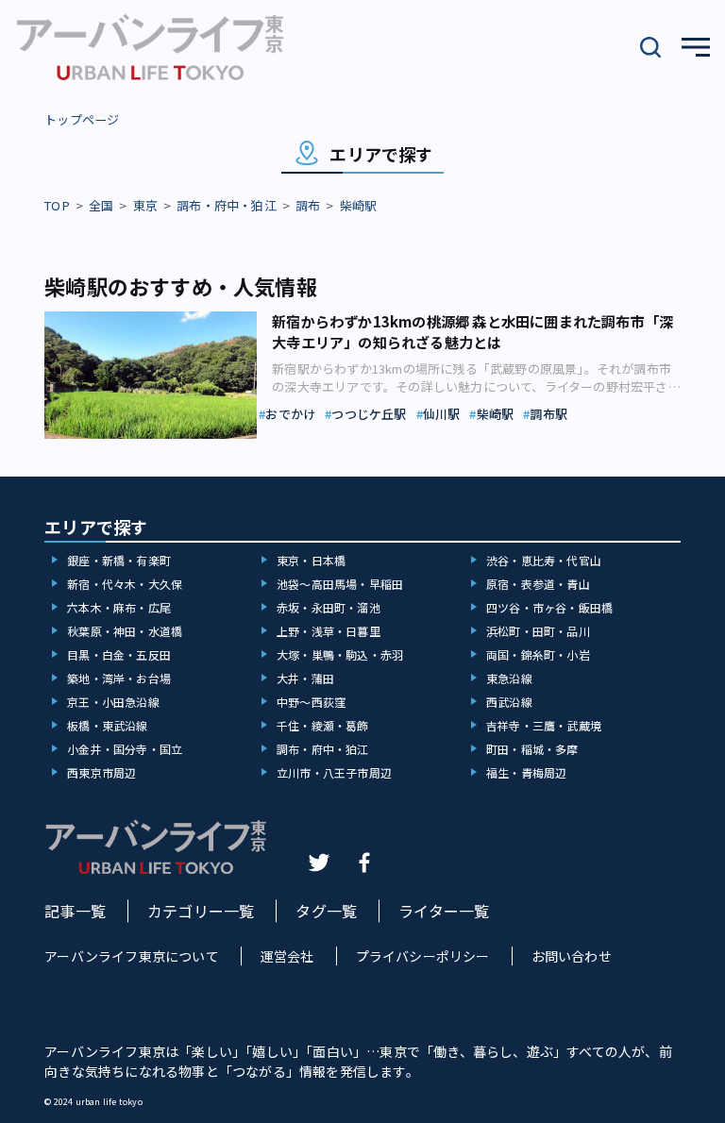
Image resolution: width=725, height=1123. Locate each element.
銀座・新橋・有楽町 (119, 560)
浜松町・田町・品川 (538, 631)
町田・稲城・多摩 (532, 749)
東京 (145, 205)
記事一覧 (75, 910)
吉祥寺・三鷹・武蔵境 (543, 725)
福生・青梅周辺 (526, 772)
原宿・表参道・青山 (538, 584)
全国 (101, 205)
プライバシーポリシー (423, 956)
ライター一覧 (443, 910)
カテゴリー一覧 (200, 910)
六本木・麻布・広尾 (119, 607)
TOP (57, 205)
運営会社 (287, 956)
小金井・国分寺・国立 (124, 749)
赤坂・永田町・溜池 (328, 607)
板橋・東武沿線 (107, 725)
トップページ (81, 119)
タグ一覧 (326, 910)
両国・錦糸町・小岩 (538, 654)
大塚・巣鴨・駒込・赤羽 (340, 654)
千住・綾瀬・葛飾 (323, 725)
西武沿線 (509, 702)
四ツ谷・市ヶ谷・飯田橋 (549, 607)
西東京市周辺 (101, 772)
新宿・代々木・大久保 (124, 584)
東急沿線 (509, 678)
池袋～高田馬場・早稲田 (340, 584)
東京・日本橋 (311, 560)
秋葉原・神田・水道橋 (124, 631)
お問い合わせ (571, 956)
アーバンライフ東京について (131, 956)
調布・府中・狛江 (227, 205)
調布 (307, 205)
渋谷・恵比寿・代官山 (543, 560)
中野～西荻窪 (311, 702)
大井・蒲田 (305, 678)
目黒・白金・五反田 (119, 654)
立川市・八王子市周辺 (334, 772)
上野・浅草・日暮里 (328, 631)
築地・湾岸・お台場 (119, 678)
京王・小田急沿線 (113, 702)
